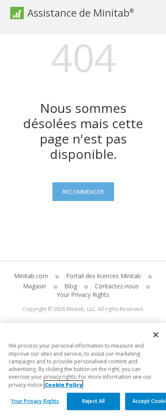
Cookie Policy (63, 384)
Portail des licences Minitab (103, 276)
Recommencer (83, 192)
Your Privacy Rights (35, 401)
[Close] (155, 334)
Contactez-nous (117, 286)
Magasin (34, 286)
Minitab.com (31, 276)
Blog (70, 286)
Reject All (93, 401)
